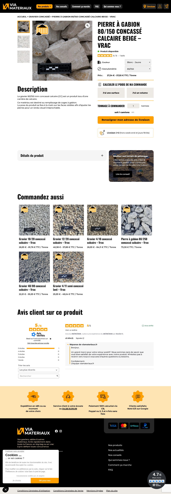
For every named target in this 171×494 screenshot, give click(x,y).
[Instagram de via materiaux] (60, 431)
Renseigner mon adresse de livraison (126, 119)
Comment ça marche (81, 6)
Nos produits (43, 6)
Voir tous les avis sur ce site (38, 343)
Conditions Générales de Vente (68, 490)
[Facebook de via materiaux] (56, 431)
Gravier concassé (39, 16)
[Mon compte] (159, 6)
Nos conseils (61, 6)
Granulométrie (109, 69)
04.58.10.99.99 (69, 408)
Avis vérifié (149, 326)
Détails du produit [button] (32, 155)
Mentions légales (95, 490)
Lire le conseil (123, 174)
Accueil (21, 16)
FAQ (96, 6)
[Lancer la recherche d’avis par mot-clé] (57, 376)
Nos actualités (116, 450)
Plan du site (112, 490)
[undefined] (50, 339)
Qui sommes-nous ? (112, 6)
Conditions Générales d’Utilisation (33, 490)
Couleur (106, 62)
